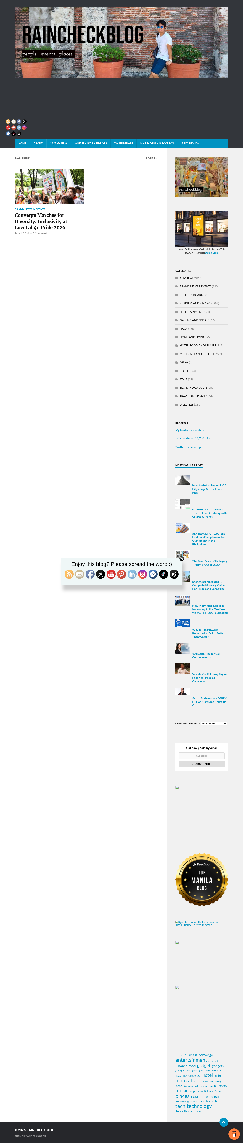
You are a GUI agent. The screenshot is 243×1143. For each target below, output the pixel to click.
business (190, 1055)
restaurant (213, 1096)
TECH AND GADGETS (193, 387)
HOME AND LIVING (192, 337)
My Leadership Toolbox (157, 143)
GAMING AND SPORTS (194, 320)
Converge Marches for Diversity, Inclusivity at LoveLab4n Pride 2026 (41, 221)
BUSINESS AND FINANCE (196, 303)
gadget (203, 1065)
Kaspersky (188, 1086)
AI (182, 1055)
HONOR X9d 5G (191, 1075)
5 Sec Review (190, 143)
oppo (193, 1091)
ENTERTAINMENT (191, 311)
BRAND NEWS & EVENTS (30, 209)
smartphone (204, 1101)
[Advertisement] (121, 105)
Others (184, 362)
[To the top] (223, 1122)
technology (199, 1106)
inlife (217, 1075)
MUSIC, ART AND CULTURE (197, 354)
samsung (182, 1101)
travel (198, 1111)
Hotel (207, 1075)
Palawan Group (213, 1091)
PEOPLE (185, 370)
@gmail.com (212, 252)
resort (197, 1096)
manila (204, 1086)
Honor (178, 1076)
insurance (207, 1081)
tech (180, 1106)
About (38, 143)
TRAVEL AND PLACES (193, 396)
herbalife (216, 1070)
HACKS (184, 328)
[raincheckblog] (121, 42)
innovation (187, 1080)
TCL (217, 1101)
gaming (178, 1070)
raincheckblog (40, 1130)
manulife (213, 1086)
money (222, 1086)
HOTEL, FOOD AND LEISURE (198, 345)
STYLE (183, 379)
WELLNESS (187, 404)
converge (206, 1055)
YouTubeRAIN (123, 143)
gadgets (218, 1066)
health (207, 1070)
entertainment (191, 1060)
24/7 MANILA (58, 143)
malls (197, 1086)
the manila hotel (184, 1111)
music (182, 1090)
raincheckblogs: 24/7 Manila (192, 438)
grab (201, 1070)
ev (209, 1061)
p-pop (200, 1091)
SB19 (192, 1101)
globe (194, 1070)
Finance (181, 1066)
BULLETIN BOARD (191, 294)
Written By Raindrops (91, 143)
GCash (186, 1070)
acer (177, 1055)
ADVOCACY (188, 277)
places (182, 1096)
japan (178, 1085)
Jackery (217, 1081)
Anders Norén (36, 1136)
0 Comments (40, 233)
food (192, 1066)
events (215, 1060)
